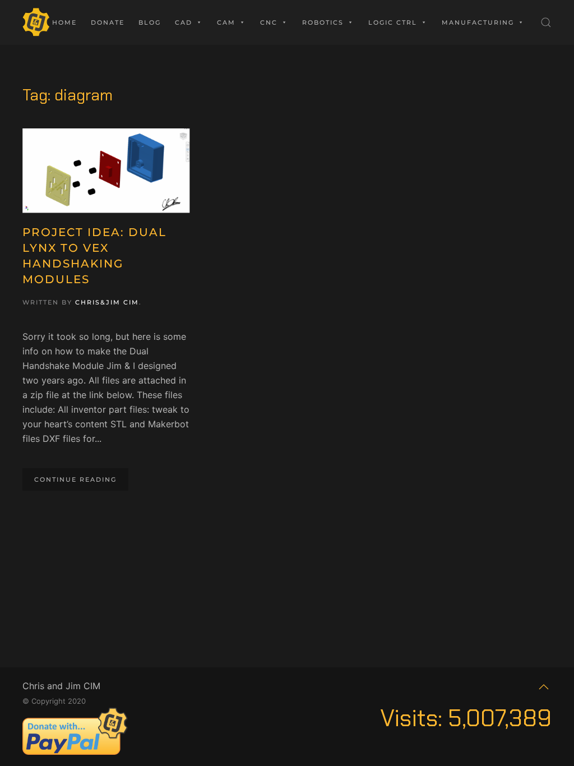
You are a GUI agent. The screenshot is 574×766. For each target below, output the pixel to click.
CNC (268, 22)
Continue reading (75, 479)
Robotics (323, 22)
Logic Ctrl (392, 22)
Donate (107, 22)
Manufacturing (478, 22)
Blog (149, 22)
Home (64, 22)
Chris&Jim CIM (107, 302)
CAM (226, 22)
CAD (183, 22)
